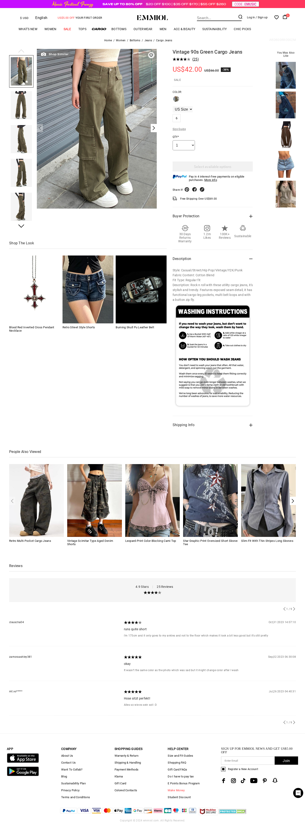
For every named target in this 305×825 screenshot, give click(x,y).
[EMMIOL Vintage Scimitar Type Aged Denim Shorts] (94, 500)
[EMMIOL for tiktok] (243, 781)
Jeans (148, 40)
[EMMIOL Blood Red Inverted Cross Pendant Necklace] (34, 289)
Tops (82, 29)
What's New (28, 29)
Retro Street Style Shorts (79, 327)
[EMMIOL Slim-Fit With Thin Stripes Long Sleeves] (268, 500)
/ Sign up (261, 17)
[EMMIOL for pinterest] (264, 781)
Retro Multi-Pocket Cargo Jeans (30, 540)
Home (108, 40)
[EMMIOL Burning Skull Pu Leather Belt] (141, 289)
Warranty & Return (126, 755)
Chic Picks (242, 29)
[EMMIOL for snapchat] (275, 780)
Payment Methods (127, 769)
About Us (67, 755)
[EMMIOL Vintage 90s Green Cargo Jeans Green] (176, 101)
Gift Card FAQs (177, 769)
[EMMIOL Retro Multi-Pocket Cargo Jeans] (36, 500)
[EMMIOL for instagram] (233, 781)
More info (210, 180)
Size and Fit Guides (180, 755)
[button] (21, 51)
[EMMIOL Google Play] (23, 775)
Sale (67, 29)
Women (50, 29)
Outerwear (143, 29)
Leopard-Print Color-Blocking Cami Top (150, 540)
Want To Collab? (72, 769)
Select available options (212, 166)
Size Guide (179, 129)
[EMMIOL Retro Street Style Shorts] (88, 289)
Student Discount (179, 797)
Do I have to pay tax (181, 776)
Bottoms (118, 29)
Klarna (119, 776)
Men (163, 29)
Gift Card (120, 783)
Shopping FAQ (177, 762)
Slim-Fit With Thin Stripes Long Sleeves (267, 540)
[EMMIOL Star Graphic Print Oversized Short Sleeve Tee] (210, 500)
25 (195, 59)
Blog (64, 776)
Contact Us (68, 762)
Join (286, 761)
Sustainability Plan (73, 783)
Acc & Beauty (184, 29)
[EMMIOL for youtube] (253, 781)
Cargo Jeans (164, 40)
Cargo (99, 29)
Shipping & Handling (128, 762)
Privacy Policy (70, 790)
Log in (251, 17)
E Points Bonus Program (184, 783)
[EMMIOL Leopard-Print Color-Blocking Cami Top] (152, 500)
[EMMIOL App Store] (23, 762)
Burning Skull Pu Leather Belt (135, 327)
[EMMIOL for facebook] (223, 781)
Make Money (176, 790)
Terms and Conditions (75, 797)
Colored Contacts (126, 790)
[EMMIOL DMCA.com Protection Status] (232, 814)
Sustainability (214, 29)
